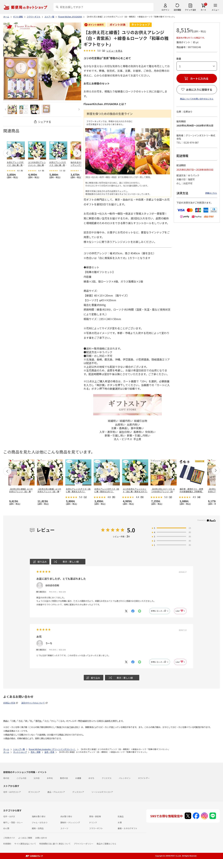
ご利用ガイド (9, 837)
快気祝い (150, 432)
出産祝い (120, 424)
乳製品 (121, 816)
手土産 (137, 439)
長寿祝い (138, 432)
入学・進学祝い (108, 432)
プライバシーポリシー (83, 843)
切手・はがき (9, 816)
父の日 (37, 778)
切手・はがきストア (12, 791)
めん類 (6, 828)
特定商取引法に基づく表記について (55, 843)
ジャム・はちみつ (39, 822)
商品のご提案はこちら (106, 843)
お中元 (50, 778)
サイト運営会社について (25, 843)
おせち (91, 778)
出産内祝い (133, 424)
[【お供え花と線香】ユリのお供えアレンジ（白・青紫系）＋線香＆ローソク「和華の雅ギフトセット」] (12, 109)
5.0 (131, 530)
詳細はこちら (211, 193)
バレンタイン (125, 778)
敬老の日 (64, 778)
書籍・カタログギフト (127, 828)
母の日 (6, 778)
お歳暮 (78, 778)
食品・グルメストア (56, 791)
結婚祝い (113, 421)
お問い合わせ (41, 837)
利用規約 (7, 843)
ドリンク (93, 822)
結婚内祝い (126, 421)
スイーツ (64, 828)
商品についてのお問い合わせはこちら (196, 98)
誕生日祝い (125, 432)
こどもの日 (21, 778)
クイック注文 (190, 9)
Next (78, 109)
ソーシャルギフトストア (102, 791)
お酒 (120, 822)
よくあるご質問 (25, 837)
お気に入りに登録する (199, 90)
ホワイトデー (144, 778)
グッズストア (78, 791)
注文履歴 (177, 9)
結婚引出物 (140, 421)
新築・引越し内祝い (138, 435)
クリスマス (107, 778)
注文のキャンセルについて (33, 702)
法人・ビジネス (123, 439)
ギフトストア (34, 791)
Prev (6, 109)
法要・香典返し (120, 428)
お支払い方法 (9, 702)
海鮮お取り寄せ (39, 816)
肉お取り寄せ (66, 816)
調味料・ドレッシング (70, 822)
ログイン (165, 9)
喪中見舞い (137, 428)
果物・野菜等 (95, 816)
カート (203, 9)
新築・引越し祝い (115, 435)
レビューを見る (114, 50)
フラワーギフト (96, 828)
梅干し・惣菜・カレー (13, 822)
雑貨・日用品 (38, 828)
